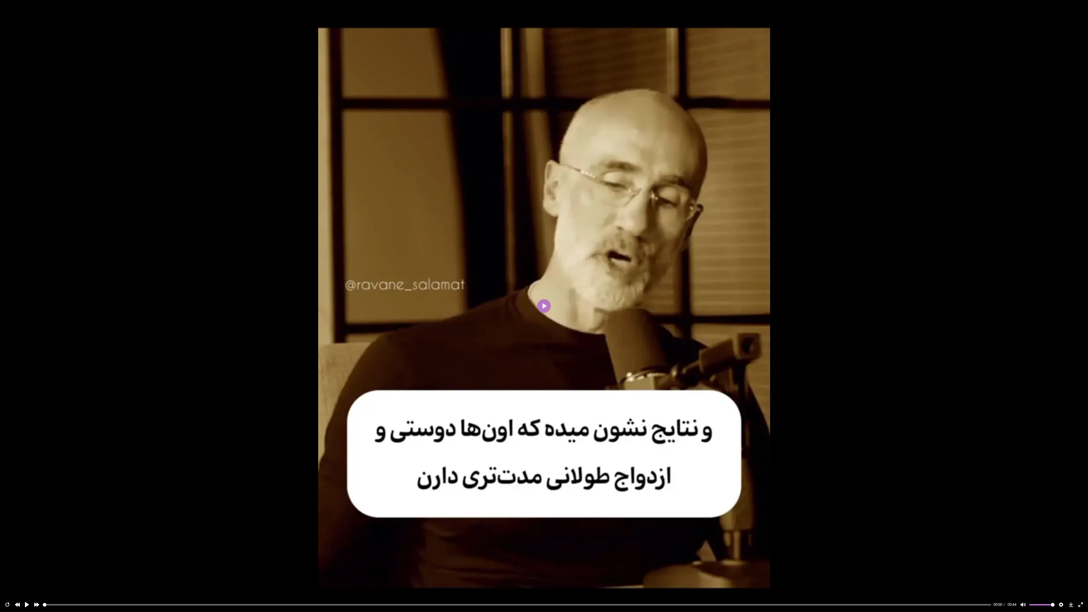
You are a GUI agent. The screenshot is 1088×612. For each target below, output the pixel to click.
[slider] (517, 604)
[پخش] (26, 604)
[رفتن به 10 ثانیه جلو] (36, 604)
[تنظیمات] (1061, 604)
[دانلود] (1071, 604)
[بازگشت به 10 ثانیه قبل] (17, 604)
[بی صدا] (1023, 604)
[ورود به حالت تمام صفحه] (1080, 604)
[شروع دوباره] (7, 604)
